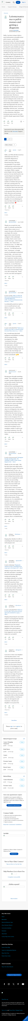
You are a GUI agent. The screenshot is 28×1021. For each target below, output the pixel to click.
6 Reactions (7, 523)
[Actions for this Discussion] (23, 121)
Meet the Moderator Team (7, 922)
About (3, 916)
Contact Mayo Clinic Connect (8, 936)
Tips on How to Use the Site (14, 864)
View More (14, 720)
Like (4, 123)
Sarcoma (5, 13)
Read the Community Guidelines (12, 824)
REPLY (6, 212)
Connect (7, 2)
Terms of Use (4, 1010)
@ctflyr (14, 150)
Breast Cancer (7, 767)
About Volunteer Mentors (7, 925)
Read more (14, 853)
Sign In (23, 2)
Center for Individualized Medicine (9, 950)
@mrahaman (18, 605)
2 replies (6, 214)
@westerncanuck (12, 371)
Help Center (4, 933)
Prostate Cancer (7, 761)
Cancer (5, 755)
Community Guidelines (6, 928)
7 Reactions (7, 209)
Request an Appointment (14, 975)
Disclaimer (4, 930)
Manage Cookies (19, 1010)
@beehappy (17, 534)
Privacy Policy (12, 1010)
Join (18, 2)
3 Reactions (6, 125)
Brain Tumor (6, 749)
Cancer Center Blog (6, 947)
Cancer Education (8, 779)
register (18, 726)
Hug (12, 123)
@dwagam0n (18, 649)
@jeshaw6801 (19, 560)
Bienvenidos (14, 898)
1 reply (6, 285)
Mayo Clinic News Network (7, 966)
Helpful (8, 123)
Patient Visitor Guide (6, 955)
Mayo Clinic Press (5, 953)
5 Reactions (7, 441)
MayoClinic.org (5, 999)
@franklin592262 (12, 222)
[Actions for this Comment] (22, 206)
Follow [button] (22, 742)
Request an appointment (14, 805)
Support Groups (12, 7)
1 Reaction (7, 280)
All (24, 738)
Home (3, 7)
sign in (12, 726)
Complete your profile (14, 877)
